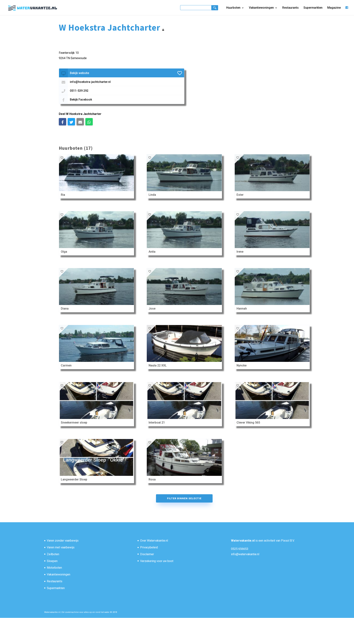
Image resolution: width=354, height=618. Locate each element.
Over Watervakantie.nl (154, 540)
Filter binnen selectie (184, 498)
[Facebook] (347, 10)
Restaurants (290, 7)
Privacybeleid (149, 547)
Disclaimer (147, 554)
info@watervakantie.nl (245, 554)
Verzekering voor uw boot (156, 561)
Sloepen (52, 561)
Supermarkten (312, 7)
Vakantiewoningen (261, 7)
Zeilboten (53, 554)
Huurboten (233, 7)
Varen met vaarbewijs (60, 547)
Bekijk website (79, 73)
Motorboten (54, 567)
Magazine (334, 7)
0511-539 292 (79, 90)
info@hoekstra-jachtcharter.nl (90, 82)
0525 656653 (239, 549)
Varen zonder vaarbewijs (63, 540)
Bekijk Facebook (81, 99)
